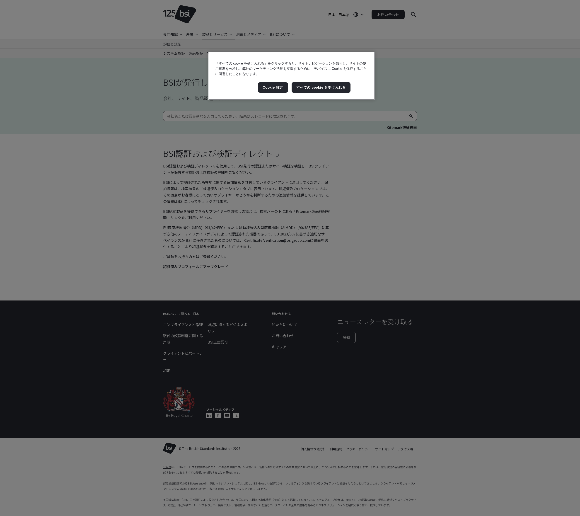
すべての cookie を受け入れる (321, 87)
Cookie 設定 (273, 87)
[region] (291, 76)
